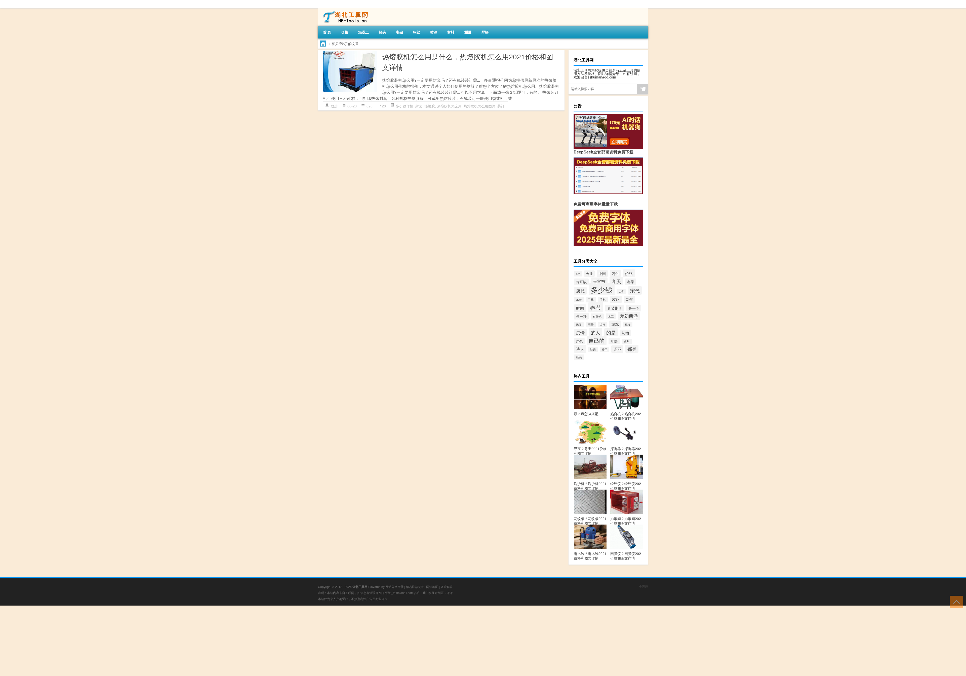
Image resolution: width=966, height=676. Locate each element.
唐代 (580, 291)
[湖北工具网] (344, 9)
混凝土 (363, 31)
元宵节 (599, 281)
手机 (603, 299)
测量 (467, 31)
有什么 (597, 316)
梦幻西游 (629, 315)
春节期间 (614, 308)
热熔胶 (429, 105)
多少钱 (602, 289)
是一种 (581, 316)
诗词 (593, 349)
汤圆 (579, 325)
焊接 (485, 31)
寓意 (579, 300)
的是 (611, 332)
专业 (589, 273)
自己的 (597, 340)
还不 (617, 349)
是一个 (633, 308)
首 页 (327, 31)
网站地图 (432, 586)
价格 (344, 31)
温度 (602, 325)
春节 (595, 307)
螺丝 (627, 341)
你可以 (581, 281)
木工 (611, 316)
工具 (591, 299)
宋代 (635, 290)
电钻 (399, 31)
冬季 (630, 281)
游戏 (615, 324)
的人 (595, 332)
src (578, 274)
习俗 (615, 273)
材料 (450, 31)
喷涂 (433, 31)
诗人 (580, 349)
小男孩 (643, 586)
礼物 (625, 332)
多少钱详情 (404, 105)
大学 (621, 291)
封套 (418, 105)
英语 (614, 341)
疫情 (580, 333)
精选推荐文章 (415, 586)
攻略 (616, 299)
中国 (602, 273)
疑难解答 (446, 586)
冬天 (616, 281)
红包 (579, 341)
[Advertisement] (151, 641)
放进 (334, 105)
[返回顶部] (955, 601)
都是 (631, 349)
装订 (500, 105)
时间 (580, 308)
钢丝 (416, 31)
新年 (629, 299)
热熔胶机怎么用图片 (479, 105)
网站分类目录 (394, 586)
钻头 (382, 31)
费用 (604, 349)
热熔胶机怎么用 (449, 105)
